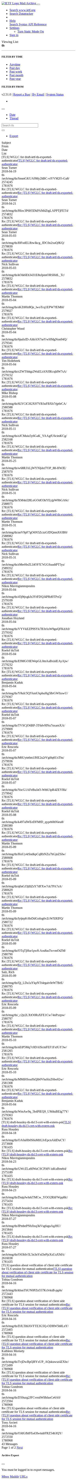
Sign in (13, 35)
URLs (23, 1476)
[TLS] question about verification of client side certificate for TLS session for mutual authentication (37, 1272)
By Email (38, 94)
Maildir (14, 1476)
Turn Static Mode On (30, 31)
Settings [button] (14, 28)
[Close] (3, 1464)
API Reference (37, 24)
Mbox (5, 1476)
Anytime (14, 64)
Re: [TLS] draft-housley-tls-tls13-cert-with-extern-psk (37, 1152)
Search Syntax (18, 24)
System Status (55, 94)
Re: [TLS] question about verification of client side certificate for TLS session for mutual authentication (37, 1308)
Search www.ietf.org (22, 10)
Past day (14, 68)
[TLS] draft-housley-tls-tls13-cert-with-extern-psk (36, 1124)
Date (12, 114)
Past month (16, 75)
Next (20, 1447)
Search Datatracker (21, 13)
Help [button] (12, 20)
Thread (13, 118)
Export (13, 136)
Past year (15, 78)
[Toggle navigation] (38, 4)
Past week (15, 71)
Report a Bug (21, 94)
